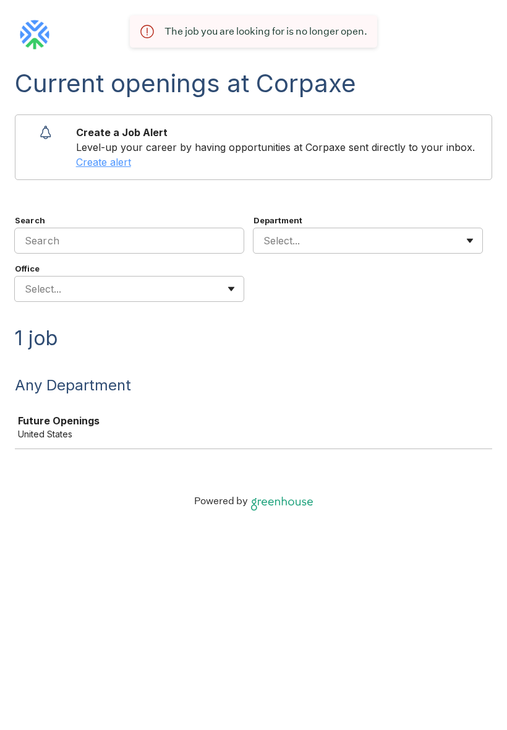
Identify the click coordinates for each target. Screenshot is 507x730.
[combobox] (264, 240)
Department (278, 220)
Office (27, 268)
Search (30, 220)
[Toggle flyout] (469, 240)
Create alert (103, 162)
